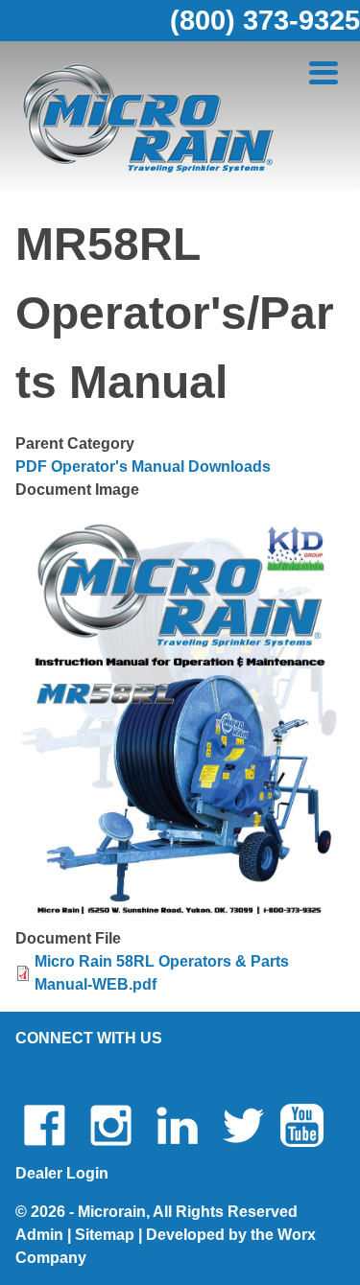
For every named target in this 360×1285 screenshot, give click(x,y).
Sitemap (104, 1235)
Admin (39, 1235)
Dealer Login (61, 1173)
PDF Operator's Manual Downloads (143, 466)
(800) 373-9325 (265, 20)
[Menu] (323, 73)
